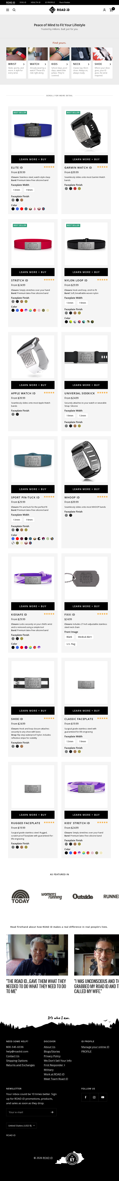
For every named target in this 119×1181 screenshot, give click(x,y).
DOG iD (23, 2)
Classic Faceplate (78, 719)
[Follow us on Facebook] (85, 1097)
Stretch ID (19, 280)
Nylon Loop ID (76, 280)
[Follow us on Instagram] (94, 1097)
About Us (49, 1047)
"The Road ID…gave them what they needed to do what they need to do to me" (36, 986)
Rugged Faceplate (25, 823)
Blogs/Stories (52, 1051)
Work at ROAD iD (54, 1074)
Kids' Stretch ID (77, 823)
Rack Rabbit (65, 2)
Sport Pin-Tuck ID (25, 497)
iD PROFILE (50, 2)
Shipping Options (17, 1060)
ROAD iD (10, 2)
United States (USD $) (20, 1125)
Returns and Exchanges (20, 1065)
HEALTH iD (35, 2)
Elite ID (17, 167)
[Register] (52, 1112)
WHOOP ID (72, 497)
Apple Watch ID (23, 393)
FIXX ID (69, 614)
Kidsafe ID (19, 614)
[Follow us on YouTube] (102, 1097)
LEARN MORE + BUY (32, 159)
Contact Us (12, 1056)
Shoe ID (17, 719)
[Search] (14, 10)
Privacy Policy (52, 1056)
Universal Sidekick (79, 393)
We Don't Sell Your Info (58, 1060)
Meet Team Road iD (56, 1079)
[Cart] (111, 9)
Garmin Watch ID (78, 167)
